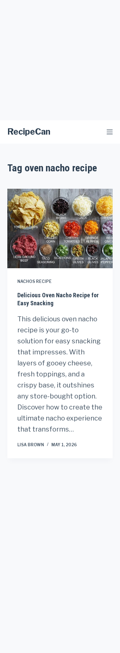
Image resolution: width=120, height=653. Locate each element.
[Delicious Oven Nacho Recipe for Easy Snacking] (60, 228)
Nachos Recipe (34, 281)
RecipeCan (28, 132)
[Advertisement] (60, 60)
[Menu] (110, 132)
